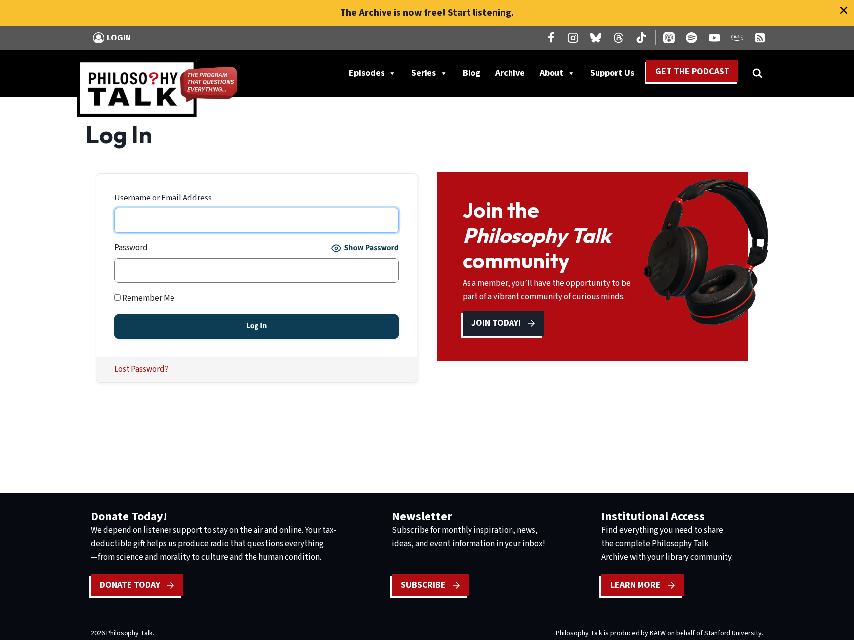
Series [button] (423, 73)
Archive (510, 73)
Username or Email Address (163, 198)
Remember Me (147, 298)
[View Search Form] (757, 73)
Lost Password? (141, 369)
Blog (471, 73)
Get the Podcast (692, 71)
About (551, 73)
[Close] (844, 10)
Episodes (366, 73)
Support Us (615, 75)
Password (131, 248)
